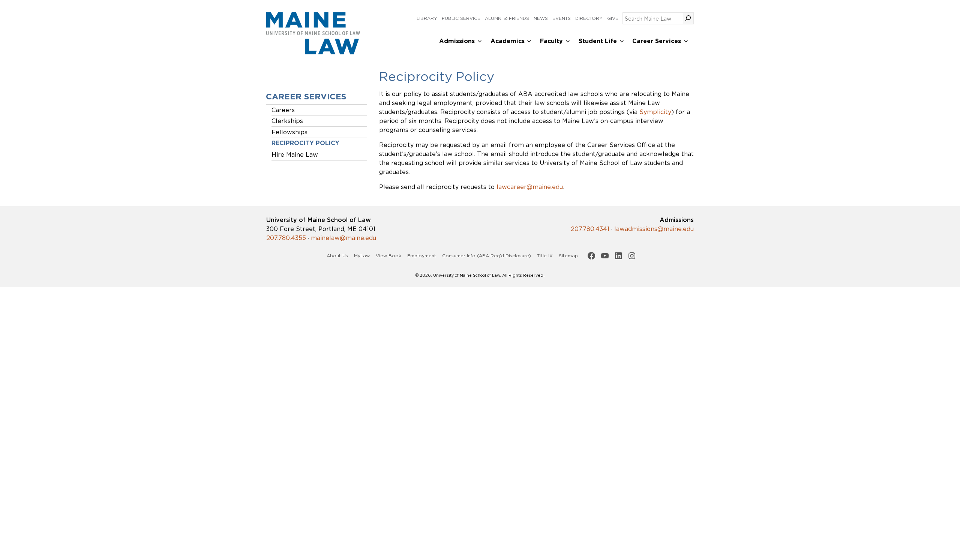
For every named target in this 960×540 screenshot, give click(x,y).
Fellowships (290, 132)
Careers (283, 110)
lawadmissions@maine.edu (654, 228)
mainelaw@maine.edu (343, 238)
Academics (507, 41)
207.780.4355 (286, 238)
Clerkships (287, 120)
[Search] (688, 18)
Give (612, 18)
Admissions (457, 41)
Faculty (551, 41)
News (541, 18)
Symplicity (655, 112)
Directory (589, 18)
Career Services (656, 41)
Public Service (461, 18)
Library (427, 18)
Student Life (598, 41)
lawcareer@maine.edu (529, 186)
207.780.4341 (590, 228)
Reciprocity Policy (305, 143)
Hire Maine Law (295, 154)
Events (561, 18)
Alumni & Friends (507, 18)
